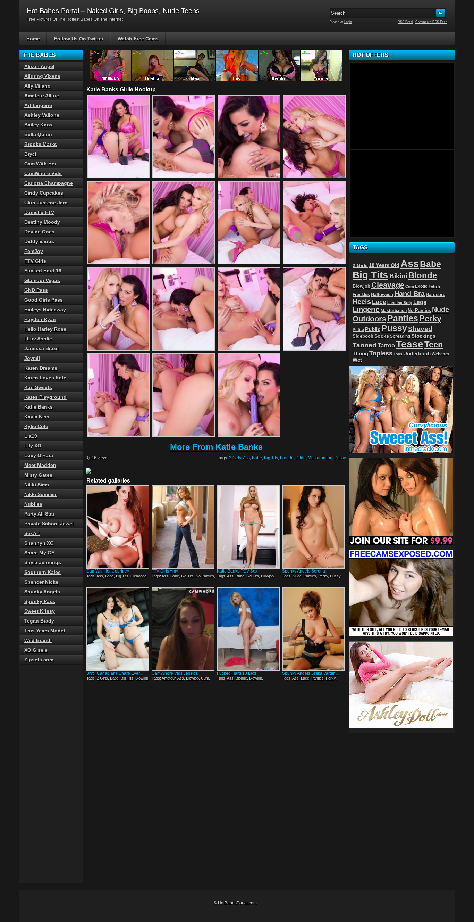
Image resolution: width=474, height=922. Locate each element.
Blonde (287, 457)
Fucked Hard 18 (42, 270)
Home (33, 38)
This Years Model (44, 630)
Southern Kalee (42, 572)
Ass (246, 457)
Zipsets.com (38, 659)
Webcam (440, 354)
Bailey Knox (38, 124)
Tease (409, 344)
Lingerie (366, 309)
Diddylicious (39, 241)
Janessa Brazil (41, 348)
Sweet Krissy (39, 611)
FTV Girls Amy (165, 571)
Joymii (32, 358)
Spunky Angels (42, 591)
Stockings (423, 336)
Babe (257, 457)
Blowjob (267, 576)
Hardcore (435, 294)
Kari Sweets (38, 387)
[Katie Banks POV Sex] (249, 527)
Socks (381, 336)
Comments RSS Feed (431, 22)
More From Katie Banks (216, 447)
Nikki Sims (36, 484)
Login (348, 22)
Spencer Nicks (41, 582)
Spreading (400, 336)
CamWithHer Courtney (107, 571)
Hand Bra (409, 293)
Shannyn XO (39, 543)
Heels (362, 301)
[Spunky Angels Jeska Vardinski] (314, 629)
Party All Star (39, 514)
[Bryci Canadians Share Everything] (118, 629)
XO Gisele (36, 650)
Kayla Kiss (36, 416)
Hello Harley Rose (45, 329)
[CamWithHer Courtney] (118, 527)
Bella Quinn (38, 134)
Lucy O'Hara (38, 455)
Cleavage (138, 576)
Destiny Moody (42, 222)
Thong (360, 353)
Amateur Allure (41, 95)
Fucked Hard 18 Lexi (236, 673)
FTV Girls (35, 261)
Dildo (301, 457)
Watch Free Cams (138, 38)
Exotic (421, 286)
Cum (205, 678)
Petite (358, 329)
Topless (380, 353)
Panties (310, 576)
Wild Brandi (38, 640)
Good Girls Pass (43, 300)
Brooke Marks (40, 144)
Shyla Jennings (42, 562)
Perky (323, 576)
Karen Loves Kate (45, 377)
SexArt (32, 533)
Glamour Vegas (42, 280)
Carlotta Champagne (48, 183)
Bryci (30, 154)
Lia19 (30, 436)
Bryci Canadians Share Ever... (114, 673)
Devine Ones (39, 231)
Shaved (420, 328)
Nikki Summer (40, 494)
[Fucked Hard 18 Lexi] (249, 629)
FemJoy (33, 251)
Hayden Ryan (40, 319)
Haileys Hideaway (45, 309)
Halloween (382, 294)
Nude (297, 576)
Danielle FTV (39, 212)
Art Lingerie (38, 105)
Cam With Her (40, 163)
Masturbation (320, 457)
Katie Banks (38, 407)
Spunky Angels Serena (303, 571)
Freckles (361, 294)
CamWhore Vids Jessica (175, 673)
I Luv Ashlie (38, 338)
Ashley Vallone (41, 115)
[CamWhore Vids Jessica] (183, 629)
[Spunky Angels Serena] (314, 527)
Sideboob (363, 336)
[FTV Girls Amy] (183, 527)
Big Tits (271, 457)
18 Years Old (384, 265)
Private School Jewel (49, 523)
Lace (305, 678)
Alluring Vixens (42, 76)
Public (372, 329)
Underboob (417, 353)
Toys (397, 354)
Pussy (340, 457)
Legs (419, 302)
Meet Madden (40, 465)
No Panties (205, 576)
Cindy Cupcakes (43, 193)
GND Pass (36, 290)
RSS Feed (405, 22)
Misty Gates (38, 475)
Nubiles (33, 504)
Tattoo (386, 345)
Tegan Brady (39, 621)
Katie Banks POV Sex (237, 571)
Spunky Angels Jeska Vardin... (310, 673)
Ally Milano (37, 86)
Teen (433, 344)
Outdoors (369, 318)
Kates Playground (45, 397)
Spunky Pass (39, 601)
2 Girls (235, 457)
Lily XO (32, 445)
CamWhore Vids (43, 173)
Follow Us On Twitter (78, 38)
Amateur (169, 678)
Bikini (398, 276)
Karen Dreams (40, 368)
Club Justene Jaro (46, 202)
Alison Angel (39, 66)
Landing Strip (399, 303)
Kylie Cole (36, 426)
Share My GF (39, 552)
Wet (357, 360)
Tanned (364, 345)
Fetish (434, 286)
